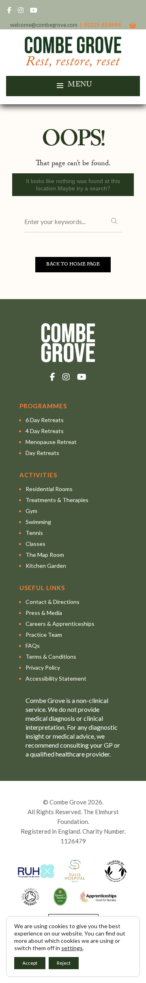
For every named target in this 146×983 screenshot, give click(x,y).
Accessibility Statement (56, 678)
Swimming (38, 521)
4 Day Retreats (45, 430)
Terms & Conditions (51, 656)
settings (72, 947)
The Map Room (45, 554)
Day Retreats (42, 452)
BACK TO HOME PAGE (73, 265)
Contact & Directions (52, 601)
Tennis (34, 532)
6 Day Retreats (45, 419)
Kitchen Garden (46, 565)
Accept (29, 963)
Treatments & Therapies (57, 499)
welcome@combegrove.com (43, 25)
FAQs (33, 645)
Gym (31, 510)
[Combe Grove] (73, 63)
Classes (35, 543)
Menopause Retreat (51, 441)
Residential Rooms (49, 488)
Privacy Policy (43, 667)
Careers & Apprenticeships (60, 623)
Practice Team (44, 634)
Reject (64, 963)
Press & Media (44, 612)
